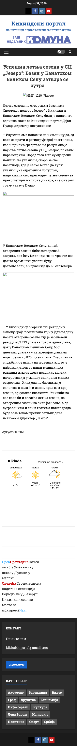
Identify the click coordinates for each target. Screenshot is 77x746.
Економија (49, 700)
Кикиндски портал (38, 23)
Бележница (38, 692)
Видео (57, 692)
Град (12, 700)
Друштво (28, 700)
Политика (16, 722)
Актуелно (16, 692)
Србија (49, 722)
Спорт (34, 722)
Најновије (40, 714)
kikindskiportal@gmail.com (27, 647)
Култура (40, 707)
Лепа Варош (17, 714)
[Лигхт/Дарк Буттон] (61, 52)
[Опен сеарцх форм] (70, 52)
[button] (6, 52)
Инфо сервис (18, 707)
